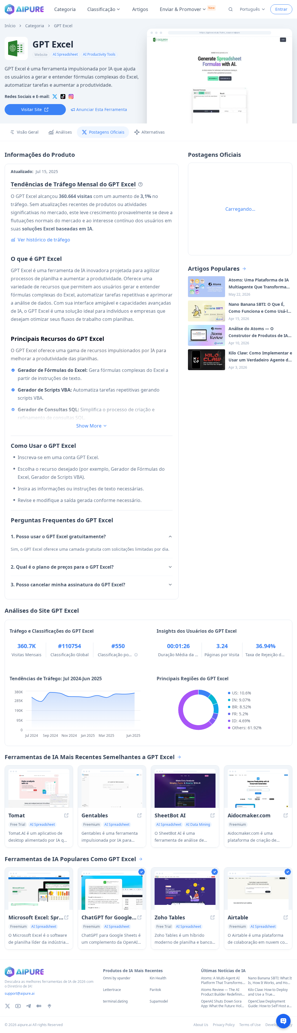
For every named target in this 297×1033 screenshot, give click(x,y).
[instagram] (71, 96)
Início (10, 25)
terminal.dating (115, 1001)
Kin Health (158, 978)
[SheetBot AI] (185, 791)
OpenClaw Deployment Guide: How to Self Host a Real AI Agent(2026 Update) (268, 1003)
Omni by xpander (117, 978)
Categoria (65, 9)
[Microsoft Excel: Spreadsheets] (38, 893)
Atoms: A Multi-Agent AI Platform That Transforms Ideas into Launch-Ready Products (221, 980)
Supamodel (159, 1001)
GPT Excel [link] (63, 25)
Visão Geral (28, 132)
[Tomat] (38, 791)
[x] (55, 96)
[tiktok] (63, 96)
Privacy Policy (224, 1024)
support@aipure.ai (20, 993)
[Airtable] (258, 893)
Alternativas (153, 132)
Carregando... (240, 209)
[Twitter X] (7, 1006)
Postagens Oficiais (106, 132)
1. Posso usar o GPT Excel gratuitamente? (58, 536)
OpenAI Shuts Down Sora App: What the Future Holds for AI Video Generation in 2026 (223, 1003)
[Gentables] (112, 791)
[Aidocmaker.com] (258, 791)
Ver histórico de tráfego (44, 240)
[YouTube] (18, 1006)
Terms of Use (250, 1024)
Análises (64, 132)
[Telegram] (28, 1006)
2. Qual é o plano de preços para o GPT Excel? (62, 567)
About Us (200, 1024)
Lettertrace (112, 989)
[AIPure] (24, 9)
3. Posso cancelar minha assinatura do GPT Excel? (68, 584)
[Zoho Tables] (185, 893)
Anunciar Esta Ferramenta (101, 109)
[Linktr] (49, 1006)
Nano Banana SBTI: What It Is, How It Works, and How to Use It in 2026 (270, 980)
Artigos (140, 9)
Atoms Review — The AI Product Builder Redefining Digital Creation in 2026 (222, 992)
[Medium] (39, 1006)
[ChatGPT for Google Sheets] (112, 893)
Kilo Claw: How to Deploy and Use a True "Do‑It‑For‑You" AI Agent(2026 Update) (268, 992)
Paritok (155, 989)
